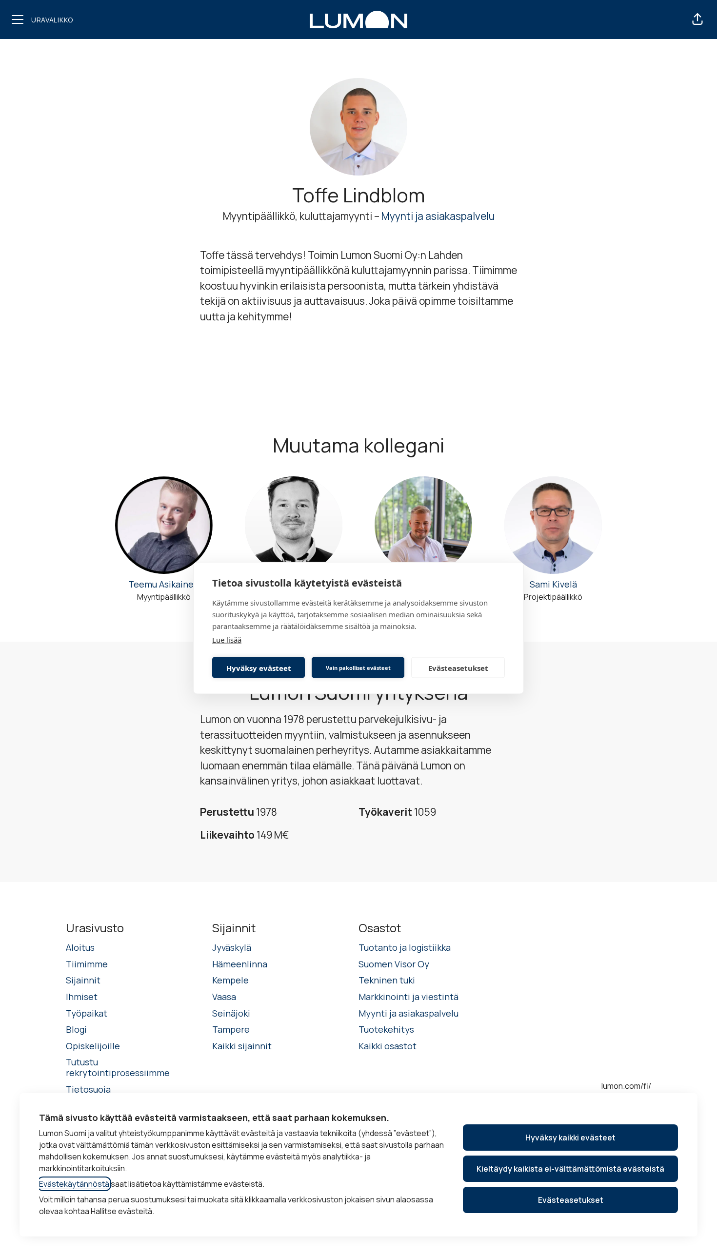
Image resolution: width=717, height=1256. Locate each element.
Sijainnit (83, 980)
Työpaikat (86, 1013)
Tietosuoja (88, 1089)
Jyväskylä (231, 947)
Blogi (76, 1029)
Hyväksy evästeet (258, 667)
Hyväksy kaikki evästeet (570, 1137)
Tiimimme (87, 964)
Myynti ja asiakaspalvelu (438, 216)
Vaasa (224, 996)
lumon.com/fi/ (626, 1085)
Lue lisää (226, 640)
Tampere (231, 1029)
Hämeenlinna (239, 964)
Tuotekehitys (386, 1029)
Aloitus (80, 947)
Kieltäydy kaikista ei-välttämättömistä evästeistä (570, 1168)
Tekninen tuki (386, 980)
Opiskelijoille (93, 1046)
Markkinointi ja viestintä (408, 996)
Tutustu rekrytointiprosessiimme (118, 1067)
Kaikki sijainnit (242, 1046)
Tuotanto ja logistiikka (404, 947)
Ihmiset (82, 996)
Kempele (230, 980)
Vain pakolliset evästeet (358, 667)
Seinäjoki (231, 1013)
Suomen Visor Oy (393, 964)
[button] (697, 19)
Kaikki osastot (387, 1046)
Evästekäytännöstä (74, 1183)
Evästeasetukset (458, 667)
